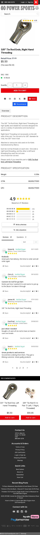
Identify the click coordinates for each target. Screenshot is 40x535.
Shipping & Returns (20, 458)
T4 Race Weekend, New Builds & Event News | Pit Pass (20, 486)
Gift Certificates (20, 452)
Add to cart (9, 417)
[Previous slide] (3, 404)
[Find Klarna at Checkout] (20, 516)
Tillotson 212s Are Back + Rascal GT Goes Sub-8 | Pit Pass (20, 489)
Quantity (4, 85)
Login (23, 2)
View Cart (20, 477)
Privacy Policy (20, 450)
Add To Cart (20, 90)
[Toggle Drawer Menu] (2, 2)
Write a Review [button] (21, 225)
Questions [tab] (20, 237)
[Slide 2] (21, 422)
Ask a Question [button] (21, 230)
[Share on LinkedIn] (24, 99)
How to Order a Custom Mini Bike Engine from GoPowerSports (20, 501)
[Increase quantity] (25, 85)
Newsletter (20, 475)
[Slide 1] (18, 422)
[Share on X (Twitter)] (19, 99)
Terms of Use (20, 447)
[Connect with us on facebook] (18, 511)
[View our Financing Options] (20, 519)
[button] (20, 32)
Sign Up (30, 2)
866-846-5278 (9, 2)
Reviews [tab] (6, 237)
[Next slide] (36, 404)
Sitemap (20, 460)
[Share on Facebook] (5, 99)
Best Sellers (20, 469)
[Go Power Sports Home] (20, 8)
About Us (20, 472)
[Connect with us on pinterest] (26, 511)
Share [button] (6, 266)
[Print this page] (15, 99)
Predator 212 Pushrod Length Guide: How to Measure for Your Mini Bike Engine (20, 492)
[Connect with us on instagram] (22, 511)
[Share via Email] (10, 99)
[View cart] (36, 2)
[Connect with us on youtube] (14, 511)
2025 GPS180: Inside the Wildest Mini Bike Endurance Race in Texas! (20, 497)
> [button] (27, 367)
